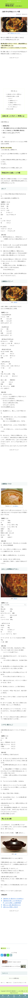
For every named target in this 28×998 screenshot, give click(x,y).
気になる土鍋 (10, 108)
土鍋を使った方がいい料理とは (14, 94)
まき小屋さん (15, 506)
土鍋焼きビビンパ (13, 100)
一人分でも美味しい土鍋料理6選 (12, 902)
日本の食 (4, 948)
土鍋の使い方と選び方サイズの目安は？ (13, 898)
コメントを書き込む (14, 978)
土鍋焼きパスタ (12, 102)
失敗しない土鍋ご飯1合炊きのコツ (12, 905)
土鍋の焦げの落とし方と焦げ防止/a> (12, 900)
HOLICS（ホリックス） (15, 33)
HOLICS (15, 302)
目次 (12, 91)
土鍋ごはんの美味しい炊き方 (10, 907)
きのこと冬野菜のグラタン (15, 104)
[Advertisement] (14, 73)
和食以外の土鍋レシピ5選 (13, 96)
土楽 (15, 854)
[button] (25, 605)
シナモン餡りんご (13, 106)
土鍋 (9, 948)
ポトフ (10, 98)
